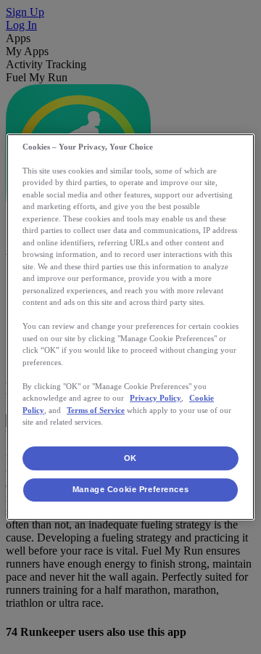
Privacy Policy (155, 397)
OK (130, 458)
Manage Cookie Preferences (130, 490)
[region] (130, 327)
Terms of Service (96, 410)
